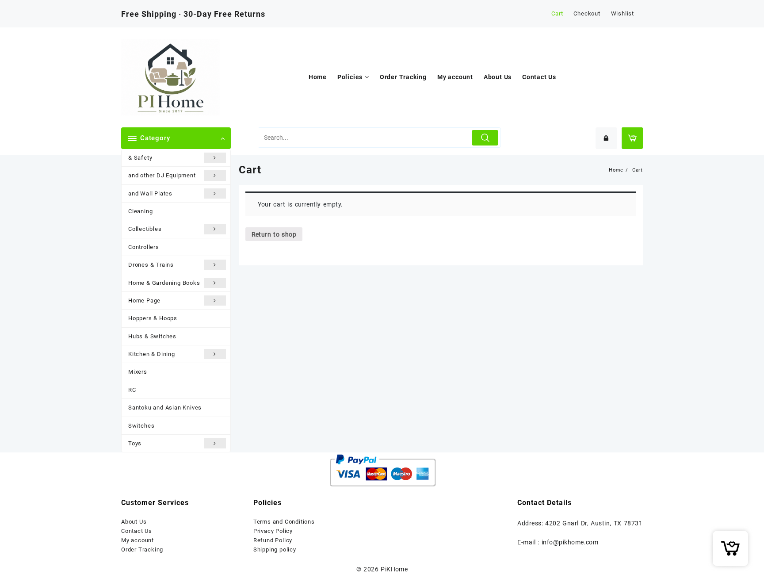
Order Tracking (142, 549)
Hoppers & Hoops (152, 318)
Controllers (143, 247)
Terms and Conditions (284, 521)
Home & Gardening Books (164, 283)
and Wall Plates (150, 193)
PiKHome (394, 569)
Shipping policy (274, 549)
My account (137, 540)
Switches (141, 425)
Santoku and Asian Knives (165, 407)
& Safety (140, 157)
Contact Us (136, 531)
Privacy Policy (273, 531)
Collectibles (145, 229)
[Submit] (485, 138)
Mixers (137, 371)
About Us (133, 521)
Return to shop (274, 234)
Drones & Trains (151, 264)
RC (132, 390)
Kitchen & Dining (151, 354)
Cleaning (140, 211)
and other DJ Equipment (162, 175)
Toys (134, 443)
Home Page (144, 300)
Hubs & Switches (152, 336)
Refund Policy (272, 540)
